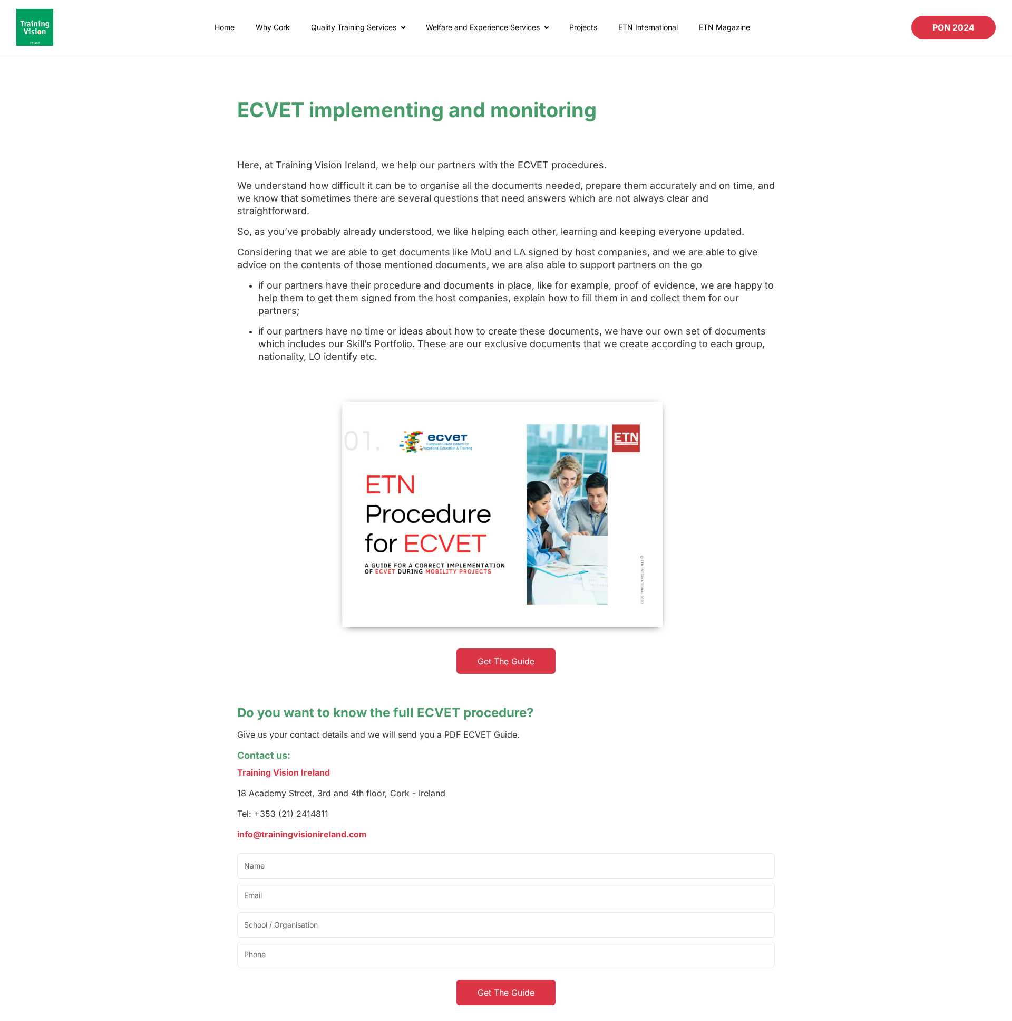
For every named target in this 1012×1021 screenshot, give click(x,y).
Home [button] (225, 27)
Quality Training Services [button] (353, 27)
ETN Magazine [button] (724, 27)
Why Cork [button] (273, 27)
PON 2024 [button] (953, 27)
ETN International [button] (648, 27)
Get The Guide (506, 661)
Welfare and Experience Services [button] (483, 27)
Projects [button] (583, 27)
